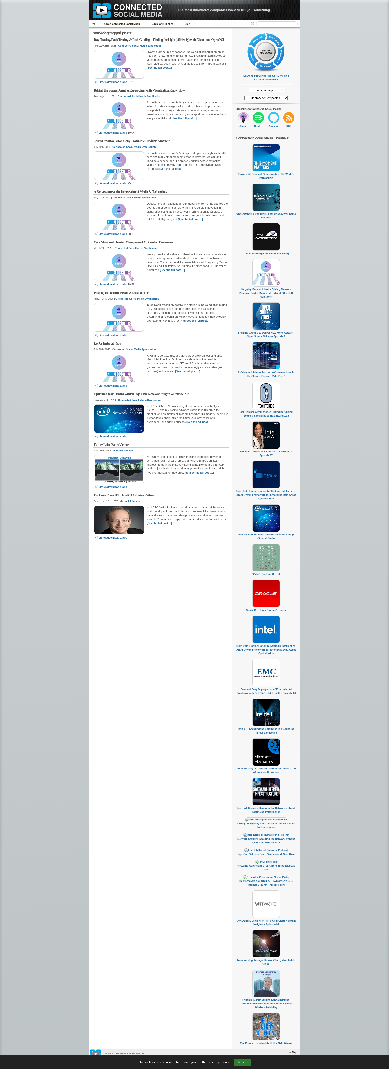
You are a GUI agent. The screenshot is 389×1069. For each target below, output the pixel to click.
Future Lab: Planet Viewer (111, 445)
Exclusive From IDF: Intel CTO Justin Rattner (124, 495)
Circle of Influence (162, 23)
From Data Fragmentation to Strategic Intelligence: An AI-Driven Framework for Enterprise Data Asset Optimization (266, 495)
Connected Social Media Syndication (140, 45)
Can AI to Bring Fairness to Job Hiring (266, 253)
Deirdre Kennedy (123, 450)
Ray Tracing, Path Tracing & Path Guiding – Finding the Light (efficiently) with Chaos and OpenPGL (159, 40)
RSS (288, 126)
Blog (187, 23)
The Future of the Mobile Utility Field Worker (266, 1043)
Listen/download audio (113, 82)
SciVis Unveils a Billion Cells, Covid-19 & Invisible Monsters (132, 141)
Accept (242, 1062)
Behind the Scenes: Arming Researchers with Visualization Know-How (139, 90)
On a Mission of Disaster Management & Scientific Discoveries (133, 242)
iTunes (243, 126)
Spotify (258, 126)
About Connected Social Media (122, 23)
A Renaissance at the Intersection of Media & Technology (130, 191)
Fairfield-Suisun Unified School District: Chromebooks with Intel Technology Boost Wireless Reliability (266, 1004)
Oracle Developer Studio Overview (266, 610)
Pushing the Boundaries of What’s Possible (121, 293)
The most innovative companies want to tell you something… (225, 10)
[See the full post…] (159, 67)
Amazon (274, 126)
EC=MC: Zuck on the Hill (266, 574)
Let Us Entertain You (107, 343)
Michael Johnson (130, 501)
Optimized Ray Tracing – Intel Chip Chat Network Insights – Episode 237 (141, 394)
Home (94, 23)
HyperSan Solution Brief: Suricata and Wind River (266, 854)
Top (294, 1052)
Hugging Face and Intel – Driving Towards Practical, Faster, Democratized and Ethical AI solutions (266, 293)
